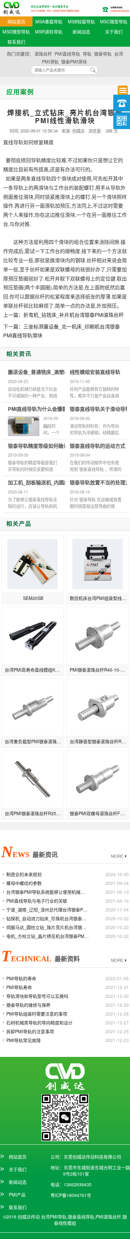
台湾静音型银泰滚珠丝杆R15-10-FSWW (99, 741)
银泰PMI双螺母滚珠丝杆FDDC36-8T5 (99, 813)
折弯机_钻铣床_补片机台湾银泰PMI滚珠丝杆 (73, 314)
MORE (117, 856)
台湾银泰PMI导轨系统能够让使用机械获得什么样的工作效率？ (47, 892)
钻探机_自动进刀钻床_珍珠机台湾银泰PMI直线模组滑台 (47, 918)
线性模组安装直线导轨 (95, 372)
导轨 (87, 53)
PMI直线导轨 (67, 53)
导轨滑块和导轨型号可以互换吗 (37, 996)
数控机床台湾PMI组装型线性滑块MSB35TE (99, 598)
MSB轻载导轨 (81, 21)
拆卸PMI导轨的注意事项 (30, 1031)
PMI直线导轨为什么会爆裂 (37, 409)
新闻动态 (81, 31)
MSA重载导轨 (48, 21)
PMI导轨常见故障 (23, 1040)
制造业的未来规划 (24, 874)
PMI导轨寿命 (19, 987)
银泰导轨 (103, 53)
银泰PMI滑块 (74, 61)
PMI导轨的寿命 (21, 978)
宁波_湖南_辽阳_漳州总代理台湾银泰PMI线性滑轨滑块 (47, 909)
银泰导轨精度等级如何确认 (38, 445)
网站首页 (16, 21)
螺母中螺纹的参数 (24, 883)
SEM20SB (33, 598)
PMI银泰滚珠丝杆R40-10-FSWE (99, 670)
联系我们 (16, 42)
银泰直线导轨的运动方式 (97, 445)
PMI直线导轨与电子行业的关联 (36, 901)
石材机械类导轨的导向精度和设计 (39, 1022)
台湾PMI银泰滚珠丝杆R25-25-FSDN (34, 813)
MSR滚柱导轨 (48, 31)
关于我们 (114, 31)
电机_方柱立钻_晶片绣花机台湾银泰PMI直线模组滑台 (47, 936)
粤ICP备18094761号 (70, 1195)
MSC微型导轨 (113, 21)
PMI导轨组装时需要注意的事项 (36, 1014)
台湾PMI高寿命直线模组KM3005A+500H (34, 670)
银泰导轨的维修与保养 (28, 1005)
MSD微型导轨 (16, 31)
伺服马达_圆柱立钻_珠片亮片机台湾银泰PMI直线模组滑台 (47, 927)
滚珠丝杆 (43, 53)
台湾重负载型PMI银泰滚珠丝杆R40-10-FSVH (34, 741)
